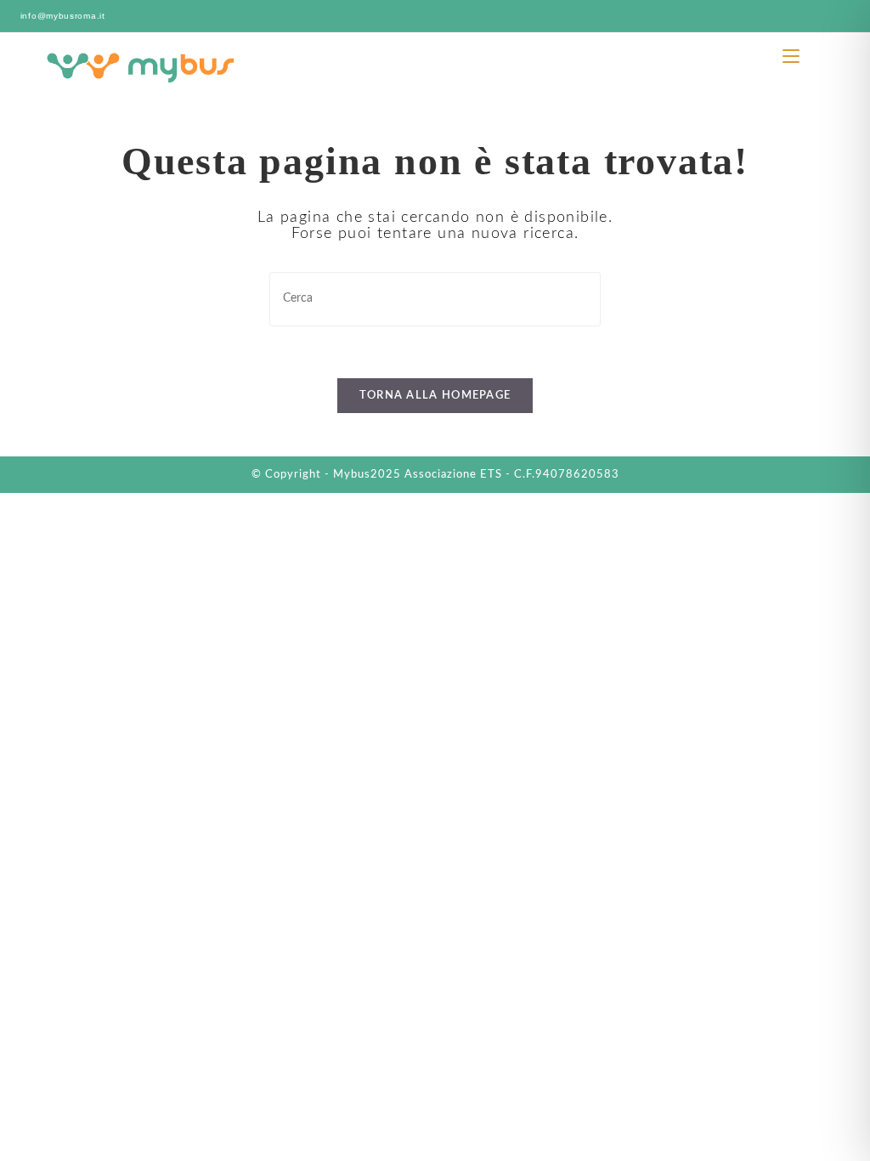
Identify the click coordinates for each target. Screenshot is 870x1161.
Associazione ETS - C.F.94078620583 (511, 474)
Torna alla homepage (435, 395)
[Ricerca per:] (815, 56)
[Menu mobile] (793, 56)
